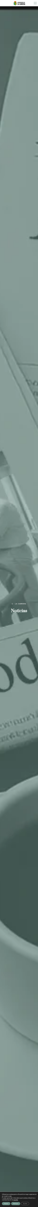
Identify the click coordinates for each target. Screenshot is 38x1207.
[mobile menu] (35, 3)
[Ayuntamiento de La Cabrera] (19, 3)
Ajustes (25, 1203)
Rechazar (15, 1203)
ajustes (15, 1200)
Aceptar (6, 1203)
